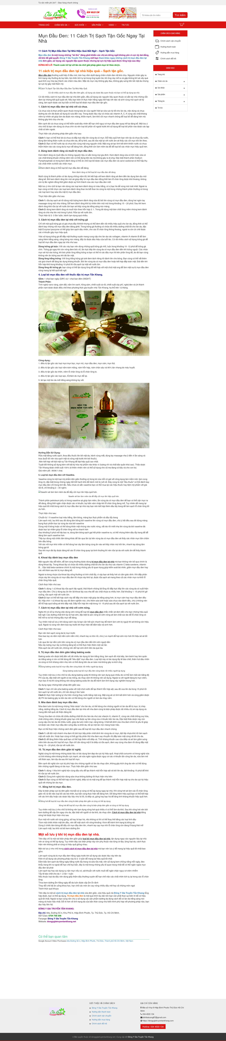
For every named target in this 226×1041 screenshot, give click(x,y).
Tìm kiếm (180, 15)
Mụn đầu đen (44, 55)
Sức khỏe (79, 25)
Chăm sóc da (61, 25)
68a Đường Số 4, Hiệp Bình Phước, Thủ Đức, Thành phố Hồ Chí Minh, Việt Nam (100, 941)
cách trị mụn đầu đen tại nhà (70, 892)
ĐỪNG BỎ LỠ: (79, 64)
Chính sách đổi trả (99, 1023)
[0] (181, 24)
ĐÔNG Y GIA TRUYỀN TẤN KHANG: (56, 908)
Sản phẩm (96, 25)
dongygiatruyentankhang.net (61, 921)
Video (111, 25)
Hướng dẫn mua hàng (101, 1019)
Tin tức (125, 25)
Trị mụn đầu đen (75, 895)
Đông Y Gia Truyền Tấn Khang (75, 57)
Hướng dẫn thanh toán (101, 1011)
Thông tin (161, 101)
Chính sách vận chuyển (101, 1015)
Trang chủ (43, 25)
